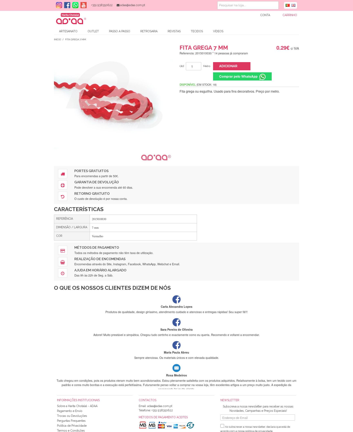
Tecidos (197, 31)
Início (57, 39)
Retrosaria (149, 31)
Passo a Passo (119, 31)
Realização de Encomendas (99, 259)
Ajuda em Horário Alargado (100, 270)
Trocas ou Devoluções (72, 415)
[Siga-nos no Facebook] (66, 5)
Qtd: (182, 66)
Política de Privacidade (72, 425)
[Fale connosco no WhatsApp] (74, 5)
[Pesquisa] (274, 5)
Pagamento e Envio (69, 411)
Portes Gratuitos (91, 171)
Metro (206, 66)
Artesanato (68, 31)
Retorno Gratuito (92, 193)
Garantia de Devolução (96, 182)
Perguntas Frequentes (71, 420)
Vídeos (218, 31)
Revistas (174, 31)
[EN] (293, 5)
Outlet (93, 31)
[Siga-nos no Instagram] (58, 5)
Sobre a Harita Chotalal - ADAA (77, 406)
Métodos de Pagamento (96, 247)
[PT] (288, 5)
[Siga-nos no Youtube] (82, 5)
